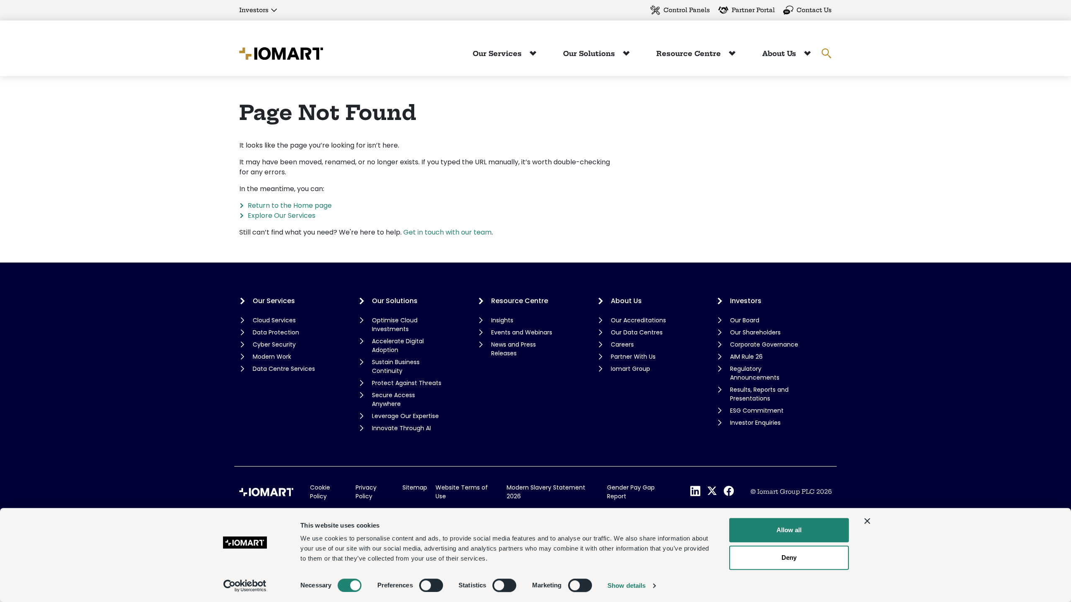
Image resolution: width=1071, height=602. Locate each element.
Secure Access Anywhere (393, 399)
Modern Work (272, 356)
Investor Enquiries (755, 422)
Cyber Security (274, 344)
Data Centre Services (284, 369)
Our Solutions (590, 53)
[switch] (431, 585)
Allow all (789, 529)
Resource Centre (689, 53)
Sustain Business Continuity (396, 366)
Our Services (498, 53)
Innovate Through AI (401, 428)
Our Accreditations (638, 320)
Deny (789, 557)
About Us (780, 53)
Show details (626, 585)
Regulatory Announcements (754, 373)
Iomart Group (630, 369)
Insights (502, 320)
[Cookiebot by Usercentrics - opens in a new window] (245, 585)
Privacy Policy (366, 491)
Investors (254, 10)
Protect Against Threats (406, 383)
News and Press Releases (513, 348)
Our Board (744, 320)
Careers (622, 344)
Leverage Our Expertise (405, 416)
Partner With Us (633, 356)
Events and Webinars (521, 332)
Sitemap (414, 487)
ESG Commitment (757, 410)
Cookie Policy (320, 491)
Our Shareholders (755, 332)
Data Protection (276, 332)
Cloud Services (274, 320)
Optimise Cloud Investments (395, 324)
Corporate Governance (764, 344)
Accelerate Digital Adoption (398, 345)
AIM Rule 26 (746, 356)
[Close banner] (867, 521)
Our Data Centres (637, 332)
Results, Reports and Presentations (759, 394)
